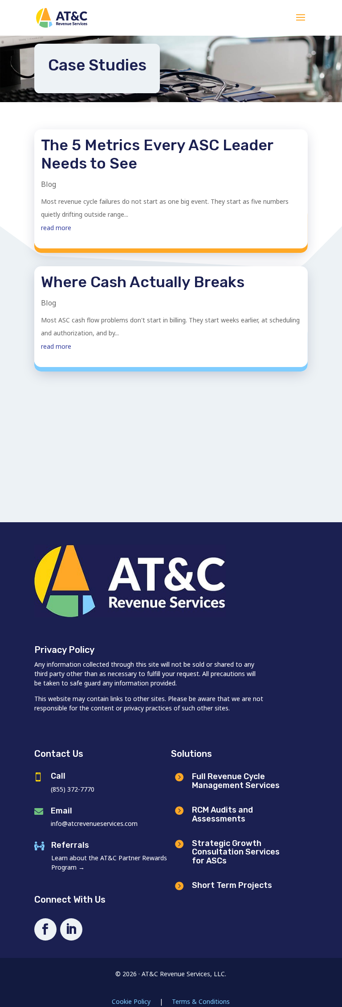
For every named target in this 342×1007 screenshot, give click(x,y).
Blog (48, 184)
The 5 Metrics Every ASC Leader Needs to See (157, 154)
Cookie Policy (131, 1001)
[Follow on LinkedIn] (71, 929)
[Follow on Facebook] (45, 929)
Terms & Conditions (201, 1001)
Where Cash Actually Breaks (142, 282)
